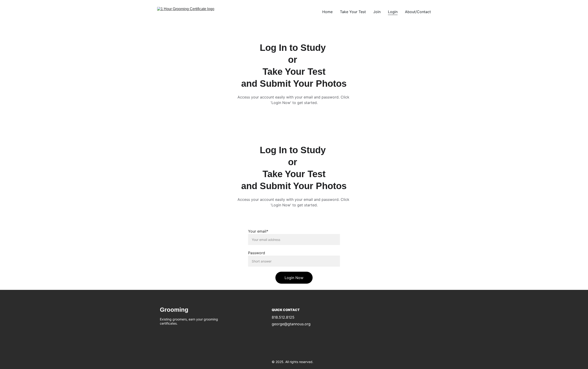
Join (377, 11)
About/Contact (418, 11)
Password (256, 253)
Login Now (294, 277)
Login (393, 11)
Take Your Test (353, 11)
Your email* (258, 231)
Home (327, 11)
